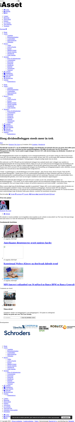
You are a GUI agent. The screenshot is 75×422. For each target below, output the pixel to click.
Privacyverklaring (17, 421)
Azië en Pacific (11, 47)
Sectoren (6, 57)
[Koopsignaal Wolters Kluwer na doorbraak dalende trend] (13, 258)
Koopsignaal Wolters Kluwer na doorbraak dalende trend (31, 263)
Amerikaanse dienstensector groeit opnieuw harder (28, 243)
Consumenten (11, 60)
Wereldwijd (10, 53)
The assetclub (8, 24)
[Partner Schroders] (6, 334)
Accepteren (66, 417)
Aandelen (10, 35)
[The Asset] (11, 6)
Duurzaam (10, 62)
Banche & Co (53, 421)
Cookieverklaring (28, 421)
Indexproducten (11, 40)
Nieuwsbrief (7, 19)
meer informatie (55, 417)
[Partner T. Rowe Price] (19, 327)
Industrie (9, 66)
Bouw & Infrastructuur (13, 58)
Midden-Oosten (11, 50)
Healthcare (10, 65)
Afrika (9, 45)
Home (5, 32)
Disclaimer (7, 411)
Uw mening (7, 22)
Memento (71, 421)
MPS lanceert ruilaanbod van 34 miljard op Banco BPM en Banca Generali (39, 284)
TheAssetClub (8, 408)
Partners (6, 21)
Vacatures (6, 26)
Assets (5, 34)
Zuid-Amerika (11, 55)
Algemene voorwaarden (11, 410)
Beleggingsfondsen (12, 37)
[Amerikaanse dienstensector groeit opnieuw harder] (13, 237)
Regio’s (6, 43)
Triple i (36, 421)
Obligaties (10, 42)
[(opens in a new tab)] (31, 326)
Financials (10, 63)
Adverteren (7, 405)
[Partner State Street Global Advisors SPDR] (44, 329)
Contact (6, 16)
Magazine (6, 18)
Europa (9, 48)
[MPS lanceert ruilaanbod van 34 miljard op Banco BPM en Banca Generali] (13, 279)
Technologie (10, 68)
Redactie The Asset (14, 144)
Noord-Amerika (12, 52)
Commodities (11, 39)
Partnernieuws (11, 81)
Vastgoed (10, 70)
